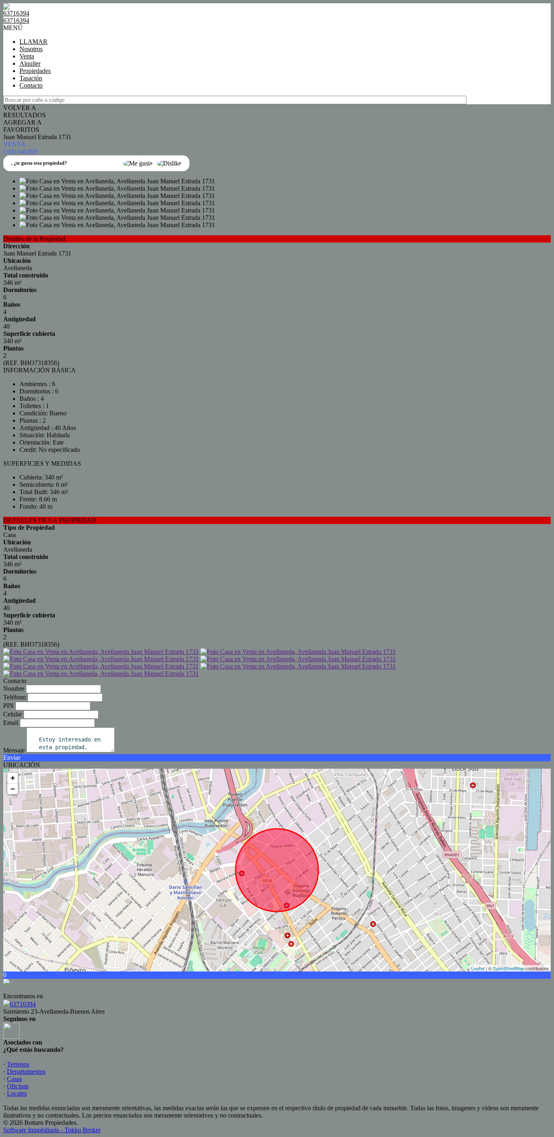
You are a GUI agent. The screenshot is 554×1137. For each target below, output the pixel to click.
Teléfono (14, 697)
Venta (26, 56)
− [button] (13, 789)
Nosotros (31, 48)
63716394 (23, 1004)
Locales (17, 1093)
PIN (8, 705)
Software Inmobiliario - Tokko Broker (52, 1129)
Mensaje (14, 750)
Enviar (11, 757)
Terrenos (18, 1064)
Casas (14, 1078)
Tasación (30, 78)
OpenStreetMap (508, 968)
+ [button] (13, 778)
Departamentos (26, 1071)
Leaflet (478, 968)
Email (10, 722)
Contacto (31, 85)
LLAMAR (33, 41)
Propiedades (35, 70)
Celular (12, 714)
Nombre (13, 688)
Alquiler (30, 63)
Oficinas (17, 1086)
